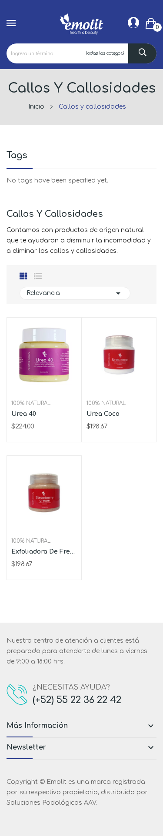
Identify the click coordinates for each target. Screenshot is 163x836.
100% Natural (30, 403)
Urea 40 (23, 414)
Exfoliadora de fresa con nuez (44, 551)
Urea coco (103, 414)
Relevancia (75, 293)
